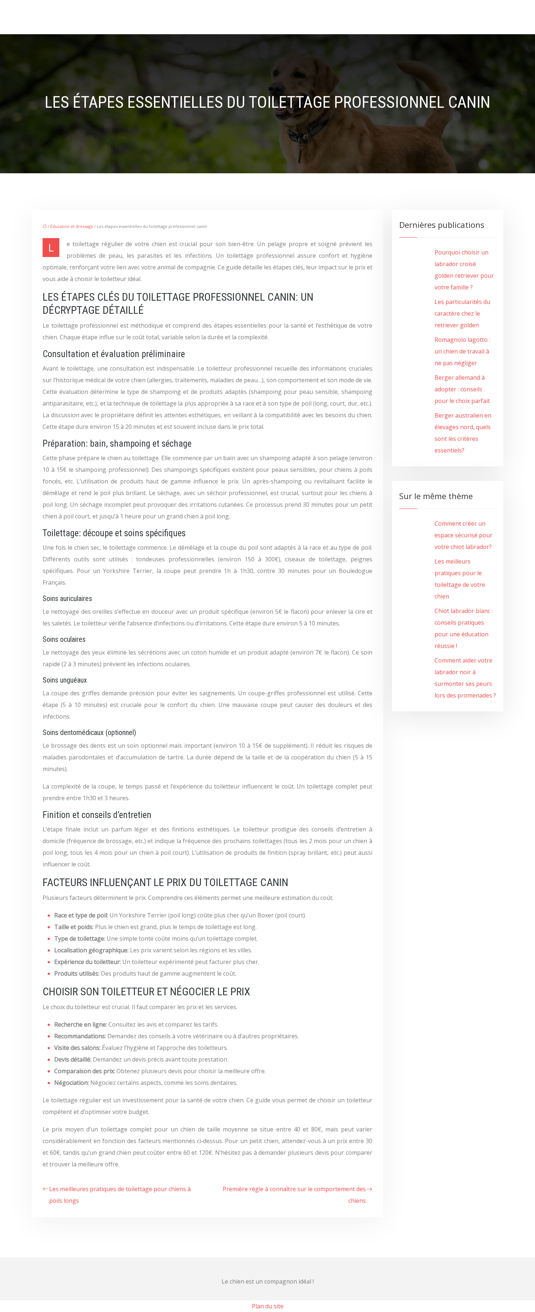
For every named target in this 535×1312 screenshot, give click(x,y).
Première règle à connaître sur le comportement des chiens (294, 1195)
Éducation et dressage (71, 226)
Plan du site (268, 1306)
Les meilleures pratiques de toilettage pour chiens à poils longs (120, 1195)
